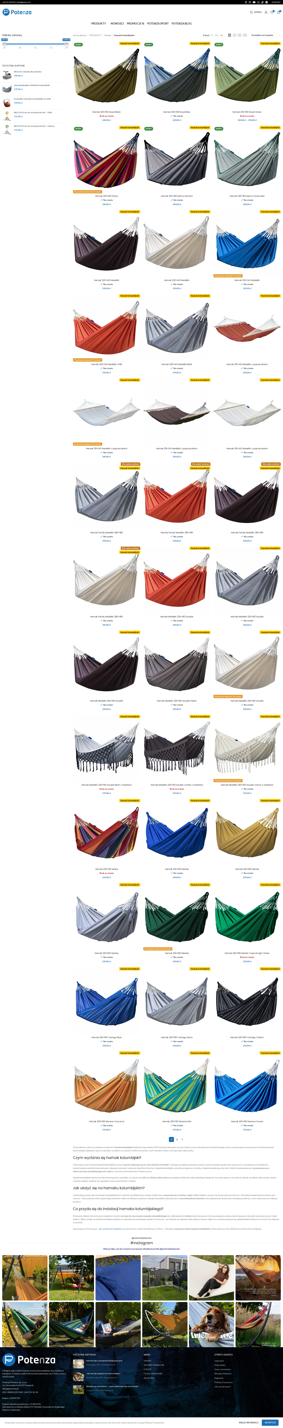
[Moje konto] (266, 12)
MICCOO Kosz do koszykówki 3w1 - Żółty (33, 112)
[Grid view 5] (239, 35)
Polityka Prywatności (223, 1382)
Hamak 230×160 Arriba (106, 869)
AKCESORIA (149, 1378)
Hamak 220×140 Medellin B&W (177, 364)
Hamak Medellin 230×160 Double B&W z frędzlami (107, 784)
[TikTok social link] (262, 2)
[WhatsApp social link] (258, 2)
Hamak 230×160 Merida (177, 869)
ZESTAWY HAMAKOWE (154, 1365)
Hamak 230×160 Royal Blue (176, 112)
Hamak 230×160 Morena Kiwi (176, 1121)
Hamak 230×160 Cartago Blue (107, 1037)
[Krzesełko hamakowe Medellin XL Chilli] (7, 102)
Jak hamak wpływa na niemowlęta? (103, 1373)
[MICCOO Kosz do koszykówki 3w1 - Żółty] (7, 116)
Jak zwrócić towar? (222, 1386)
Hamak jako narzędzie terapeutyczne (104, 1360)
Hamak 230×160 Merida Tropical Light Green (247, 953)
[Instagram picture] (24, 1278)
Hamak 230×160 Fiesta (106, 196)
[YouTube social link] (254, 2)
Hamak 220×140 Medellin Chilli (106, 364)
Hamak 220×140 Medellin (106, 280)
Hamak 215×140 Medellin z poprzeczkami (247, 364)
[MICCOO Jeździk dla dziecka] (7, 75)
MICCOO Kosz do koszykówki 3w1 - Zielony (34, 126)
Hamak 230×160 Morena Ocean (247, 1121)
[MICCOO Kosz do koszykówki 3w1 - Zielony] (7, 129)
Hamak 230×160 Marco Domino (177, 196)
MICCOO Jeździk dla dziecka (27, 71)
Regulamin (218, 1378)
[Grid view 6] (245, 35)
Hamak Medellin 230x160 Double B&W (32, 85)
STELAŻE (148, 1369)
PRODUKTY (95, 35)
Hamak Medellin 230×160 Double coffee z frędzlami (177, 784)
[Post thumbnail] (78, 1363)
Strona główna (80, 35)
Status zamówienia (222, 1369)
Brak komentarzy (108, 1365)
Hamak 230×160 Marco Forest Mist (247, 196)
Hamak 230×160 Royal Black (107, 112)
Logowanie (219, 1361)
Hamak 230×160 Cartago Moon (177, 1037)
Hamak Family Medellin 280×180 (106, 532)
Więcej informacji (249, 1422)
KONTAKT (276, 2)
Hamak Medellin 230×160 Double (176, 616)
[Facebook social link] (246, 2)
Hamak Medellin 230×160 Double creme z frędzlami (247, 784)
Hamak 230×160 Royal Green (247, 112)
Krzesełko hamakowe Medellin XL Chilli (32, 99)
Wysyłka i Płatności (222, 1373)
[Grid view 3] (229, 35)
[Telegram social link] (267, 2)
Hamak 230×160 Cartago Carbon (247, 1037)
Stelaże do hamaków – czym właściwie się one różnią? (112, 1386)
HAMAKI (147, 1361)
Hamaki (107, 35)
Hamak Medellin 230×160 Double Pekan (177, 700)
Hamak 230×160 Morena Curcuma (106, 1121)
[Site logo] (17, 12)
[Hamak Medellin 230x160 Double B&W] (7, 89)
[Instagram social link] (250, 2)
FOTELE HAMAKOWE (153, 1373)
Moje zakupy (220, 1365)
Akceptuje (270, 1422)
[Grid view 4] (234, 35)
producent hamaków (112, 1229)
